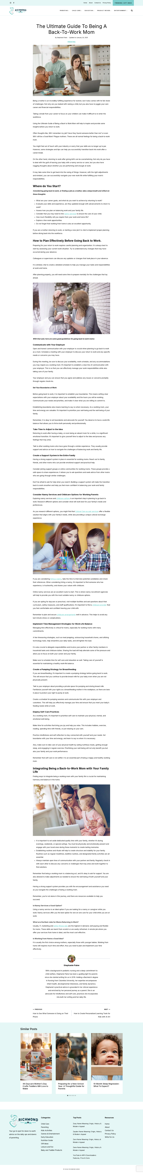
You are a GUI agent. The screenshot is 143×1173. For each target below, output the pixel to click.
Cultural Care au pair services (86, 511)
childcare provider (99, 605)
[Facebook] (13, 2)
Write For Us (109, 1137)
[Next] (119, 1063)
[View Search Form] (132, 11)
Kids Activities (46, 1130)
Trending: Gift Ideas (123, 3)
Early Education (47, 1137)
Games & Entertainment (50, 1134)
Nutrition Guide (47, 1140)
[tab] (67, 1095)
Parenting (71, 42)
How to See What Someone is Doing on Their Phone (50, 1013)
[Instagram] (10, 2)
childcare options (63, 498)
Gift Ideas (44, 1144)
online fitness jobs (61, 926)
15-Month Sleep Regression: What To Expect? (106, 1085)
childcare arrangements (66, 615)
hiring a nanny (55, 579)
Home (85, 2)
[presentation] (36, 1056)
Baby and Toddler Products (51, 1150)
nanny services (70, 214)
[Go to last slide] (23, 1063)
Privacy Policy (107, 2)
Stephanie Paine (62, 37)
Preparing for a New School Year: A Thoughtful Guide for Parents (71, 1086)
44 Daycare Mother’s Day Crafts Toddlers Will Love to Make (35, 1086)
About (91, 2)
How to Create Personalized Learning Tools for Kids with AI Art (92, 1013)
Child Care (45, 1124)
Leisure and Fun (47, 1147)
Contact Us (97, 2)
